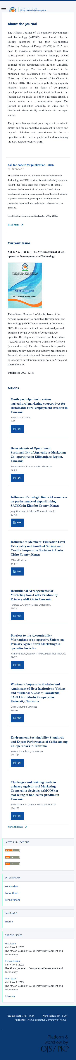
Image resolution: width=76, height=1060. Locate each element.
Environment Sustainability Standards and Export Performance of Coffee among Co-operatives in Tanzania (39, 741)
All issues (10, 996)
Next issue (10, 978)
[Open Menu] (3, 8)
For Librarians (12, 899)
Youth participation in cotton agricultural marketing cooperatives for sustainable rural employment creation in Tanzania (39, 405)
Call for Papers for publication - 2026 (30, 165)
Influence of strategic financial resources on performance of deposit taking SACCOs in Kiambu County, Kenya (39, 501)
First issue (10, 943)
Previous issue (12, 961)
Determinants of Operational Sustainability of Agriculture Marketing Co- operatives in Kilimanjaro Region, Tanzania (38, 454)
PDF (18, 428)
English (9, 921)
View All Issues (15, 826)
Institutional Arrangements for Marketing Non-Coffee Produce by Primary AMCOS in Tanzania (34, 594)
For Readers (11, 886)
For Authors (11, 893)
